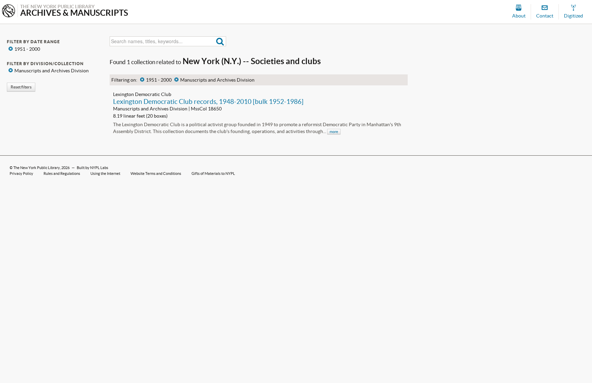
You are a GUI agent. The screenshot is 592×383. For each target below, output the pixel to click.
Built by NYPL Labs (92, 168)
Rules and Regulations (62, 173)
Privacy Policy (21, 173)
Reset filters (21, 87)
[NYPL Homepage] (8, 11)
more (334, 132)
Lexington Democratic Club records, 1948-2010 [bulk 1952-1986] (208, 101)
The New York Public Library (36, 168)
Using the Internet (105, 173)
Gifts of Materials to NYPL (213, 173)
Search (220, 41)
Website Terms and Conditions (156, 173)
